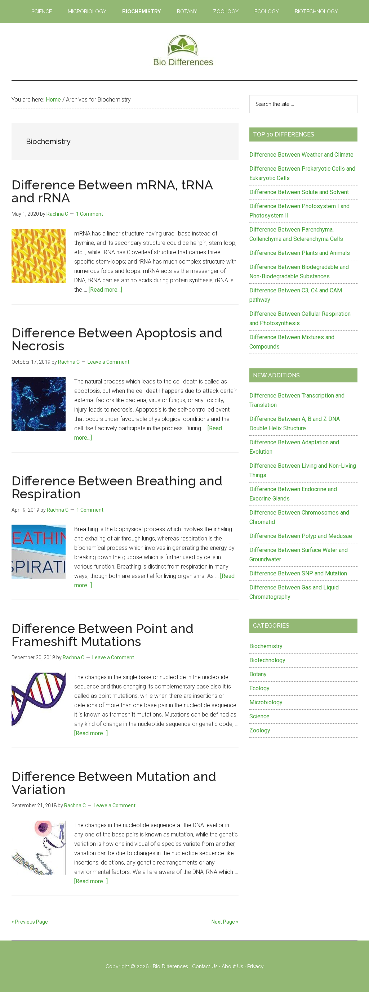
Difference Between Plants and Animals (299, 253)
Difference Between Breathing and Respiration (117, 487)
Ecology (259, 688)
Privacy (255, 966)
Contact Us (205, 966)
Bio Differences (170, 966)
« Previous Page (30, 922)
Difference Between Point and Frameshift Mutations (103, 635)
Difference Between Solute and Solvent (299, 192)
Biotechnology (267, 660)
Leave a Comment (108, 362)
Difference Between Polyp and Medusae (300, 536)
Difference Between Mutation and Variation (114, 783)
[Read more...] (105, 289)
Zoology (259, 730)
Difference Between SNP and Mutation (298, 573)
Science (259, 716)
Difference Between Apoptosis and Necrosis (117, 339)
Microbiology (266, 702)
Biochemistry (266, 646)
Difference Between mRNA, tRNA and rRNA (112, 191)
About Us (232, 966)
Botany (258, 674)
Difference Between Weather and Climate (301, 154)
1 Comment (89, 214)
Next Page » (225, 922)
